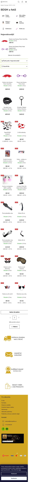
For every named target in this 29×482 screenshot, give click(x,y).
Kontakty (3, 403)
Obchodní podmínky (6, 411)
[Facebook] (3, 429)
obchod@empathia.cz (11, 421)
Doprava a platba (5, 405)
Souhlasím (14, 478)
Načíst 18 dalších (15, 312)
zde (20, 470)
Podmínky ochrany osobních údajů (10, 414)
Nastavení (14, 473)
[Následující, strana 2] (14, 318)
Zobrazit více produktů (14, 55)
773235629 (8, 425)
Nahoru (15, 327)
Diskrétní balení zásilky (7, 407)
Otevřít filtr (6, 66)
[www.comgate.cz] (14, 456)
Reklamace (4, 409)
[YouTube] (7, 429)
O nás (3, 400)
